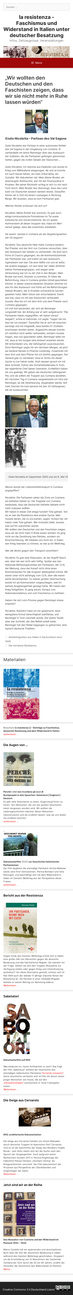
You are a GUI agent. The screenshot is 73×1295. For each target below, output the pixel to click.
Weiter (7, 1269)
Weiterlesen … (11, 1089)
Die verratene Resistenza (22, 645)
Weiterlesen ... (11, 985)
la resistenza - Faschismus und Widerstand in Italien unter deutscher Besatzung (36, 26)
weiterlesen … (11, 821)
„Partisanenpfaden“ (13, 1082)
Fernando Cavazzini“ (52, 1073)
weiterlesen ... (11, 734)
